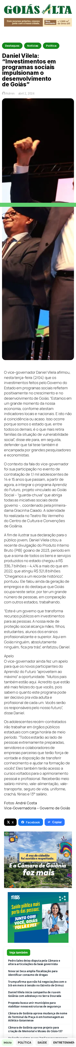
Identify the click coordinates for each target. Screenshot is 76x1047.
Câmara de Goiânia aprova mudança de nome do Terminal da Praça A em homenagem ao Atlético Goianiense (37, 1017)
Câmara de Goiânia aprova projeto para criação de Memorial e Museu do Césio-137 (35, 1029)
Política (51, 45)
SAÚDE (42, 1042)
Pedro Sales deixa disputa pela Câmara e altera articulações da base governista (34, 962)
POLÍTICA (24, 1042)
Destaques (12, 45)
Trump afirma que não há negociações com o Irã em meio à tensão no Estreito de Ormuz (37, 983)
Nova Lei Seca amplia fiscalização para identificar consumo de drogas (33, 973)
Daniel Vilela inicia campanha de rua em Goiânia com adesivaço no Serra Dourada (34, 994)
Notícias (32, 45)
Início (7, 1042)
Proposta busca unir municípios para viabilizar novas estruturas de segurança (34, 1004)
